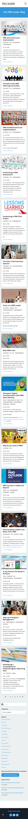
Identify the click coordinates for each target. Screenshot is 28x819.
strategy (21, 534)
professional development (8, 402)
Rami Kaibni (4, 761)
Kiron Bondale (5, 749)
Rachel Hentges (5, 764)
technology (12, 492)
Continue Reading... (8, 61)
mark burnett (9, 576)
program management (10, 622)
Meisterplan (4, 758)
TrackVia (3, 767)
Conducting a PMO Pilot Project (12, 217)
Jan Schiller (4, 734)
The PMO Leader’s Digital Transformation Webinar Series (13, 419)
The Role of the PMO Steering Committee (11, 85)
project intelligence (16, 42)
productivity (16, 534)
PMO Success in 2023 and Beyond (13, 487)
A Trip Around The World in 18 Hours (14, 573)
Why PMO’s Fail (9, 350)
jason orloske (6, 42)
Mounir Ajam (4, 755)
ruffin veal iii (5, 624)
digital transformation (11, 400)
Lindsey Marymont (6, 752)
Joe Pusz (3, 740)
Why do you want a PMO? (13, 446)
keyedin (18, 400)
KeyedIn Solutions (6, 746)
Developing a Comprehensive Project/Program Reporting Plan (14, 668)
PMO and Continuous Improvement (11, 39)
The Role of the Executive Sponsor (13, 262)
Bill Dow (3, 722)
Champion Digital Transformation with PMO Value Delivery (13, 395)
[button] (2, 814)
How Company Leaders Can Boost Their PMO (14, 531)
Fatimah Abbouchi (6, 728)
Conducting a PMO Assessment (10, 174)
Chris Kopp (4, 725)
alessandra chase (6, 534)
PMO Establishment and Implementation (12, 129)
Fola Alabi (4, 731)
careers (4, 400)
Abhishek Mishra (5, 719)
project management (7, 44)
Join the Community (10, 775)
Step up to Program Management (11, 618)
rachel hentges (6, 404)
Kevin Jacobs (4, 743)
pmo (10, 42)
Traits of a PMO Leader (12, 305)
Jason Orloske (5, 737)
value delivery (12, 404)
